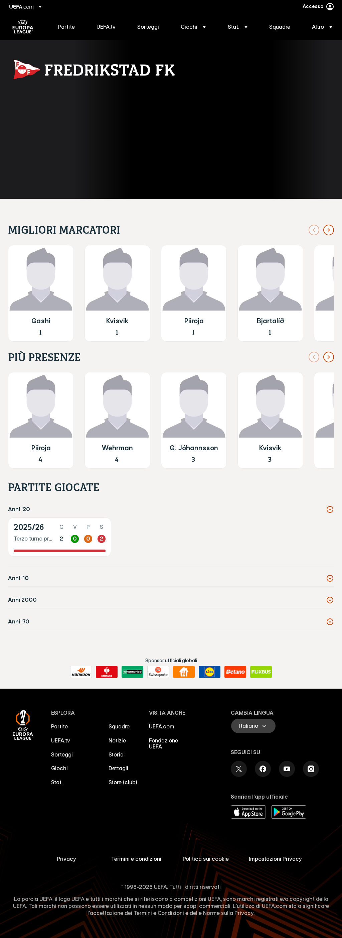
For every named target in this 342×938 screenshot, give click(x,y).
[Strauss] (107, 672)
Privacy (66, 859)
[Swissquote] (158, 672)
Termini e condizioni (136, 859)
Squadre (119, 726)
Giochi (59, 768)
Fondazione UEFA (163, 743)
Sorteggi (62, 754)
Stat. (56, 782)
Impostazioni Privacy (275, 859)
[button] (193, 26)
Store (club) (123, 782)
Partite (59, 726)
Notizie (117, 740)
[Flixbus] (261, 672)
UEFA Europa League (23, 26)
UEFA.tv (60, 740)
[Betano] (235, 672)
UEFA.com (161, 726)
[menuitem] (69, 26)
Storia (116, 754)
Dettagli (118, 768)
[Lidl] (209, 672)
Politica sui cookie (206, 859)
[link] (66, 26)
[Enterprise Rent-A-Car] (132, 672)
